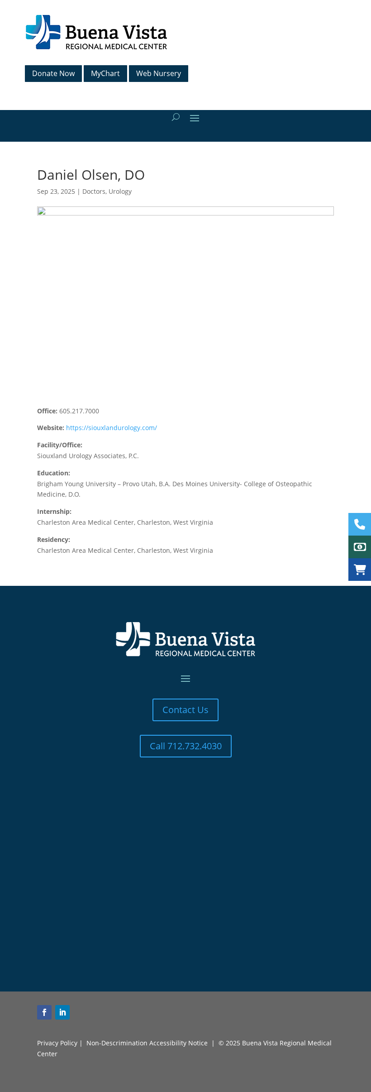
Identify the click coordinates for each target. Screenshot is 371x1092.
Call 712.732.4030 (186, 746)
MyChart (105, 73)
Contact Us (185, 710)
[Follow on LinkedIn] (62, 1012)
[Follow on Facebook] (44, 1012)
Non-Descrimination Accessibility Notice (147, 1043)
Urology (120, 191)
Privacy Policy (57, 1043)
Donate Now (53, 73)
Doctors (93, 191)
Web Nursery (158, 73)
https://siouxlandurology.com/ (111, 427)
